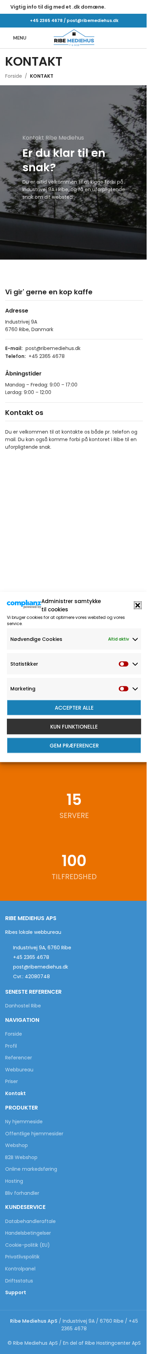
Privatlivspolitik (22, 1257)
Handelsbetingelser (28, 1233)
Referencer (18, 1058)
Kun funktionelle (74, 726)
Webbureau (19, 1070)
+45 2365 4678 (46, 20)
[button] (137, 605)
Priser (11, 1081)
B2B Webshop (21, 1157)
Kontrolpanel (20, 1269)
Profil (11, 1046)
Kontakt (15, 1093)
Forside (13, 76)
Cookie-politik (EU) (27, 1245)
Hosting (14, 1181)
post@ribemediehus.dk (92, 20)
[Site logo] (74, 37)
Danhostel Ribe (23, 1006)
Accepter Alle (74, 707)
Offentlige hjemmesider (34, 1134)
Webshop (16, 1145)
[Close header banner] (139, 7)
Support (15, 1292)
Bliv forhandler (22, 1193)
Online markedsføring (31, 1169)
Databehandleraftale (30, 1221)
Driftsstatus (19, 1281)
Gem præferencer (74, 745)
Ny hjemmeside (24, 1121)
